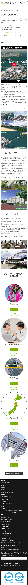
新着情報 (3, 506)
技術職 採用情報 (5, 499)
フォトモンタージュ (6, 533)
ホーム (2, 10)
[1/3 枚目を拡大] (12, 182)
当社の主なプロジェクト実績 (14, 428)
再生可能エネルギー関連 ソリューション (10, 542)
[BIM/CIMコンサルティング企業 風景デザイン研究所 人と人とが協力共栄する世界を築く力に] (13, 2)
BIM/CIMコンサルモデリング (14, 280)
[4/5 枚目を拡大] (25, 122)
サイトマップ (4, 508)
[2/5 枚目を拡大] (25, 112)
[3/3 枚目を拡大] (25, 192)
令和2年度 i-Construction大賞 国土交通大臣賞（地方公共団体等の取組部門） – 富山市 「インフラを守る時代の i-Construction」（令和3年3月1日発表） (14, 553)
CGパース (4, 531)
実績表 (2, 547)
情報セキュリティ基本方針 (7, 492)
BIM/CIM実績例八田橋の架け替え (14, 354)
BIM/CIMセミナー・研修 (14, 314)
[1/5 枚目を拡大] (12, 112)
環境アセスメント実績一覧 (11, 35)
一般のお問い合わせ (5, 482)
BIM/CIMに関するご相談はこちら (14, 473)
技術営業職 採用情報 (6, 496)
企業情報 (3, 487)
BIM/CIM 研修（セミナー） (7, 519)
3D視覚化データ (5, 528)
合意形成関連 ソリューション (8, 545)
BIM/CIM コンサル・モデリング (8, 517)
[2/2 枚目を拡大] (25, 251)
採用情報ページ (15, 565)
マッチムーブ (5, 535)
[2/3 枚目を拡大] (25, 182)
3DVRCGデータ (5, 526)
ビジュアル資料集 (9, 10)
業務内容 (3, 489)
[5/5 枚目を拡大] (25, 133)
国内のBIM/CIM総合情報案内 (14, 388)
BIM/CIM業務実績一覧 (10, 32)
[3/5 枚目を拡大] (12, 122)
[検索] (25, 558)
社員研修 (4, 501)
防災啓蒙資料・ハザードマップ (9, 540)
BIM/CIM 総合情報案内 (6, 521)
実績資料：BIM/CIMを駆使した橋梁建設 (10, 549)
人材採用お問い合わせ (7, 503)
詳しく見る (14, 309)
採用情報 (3, 494)
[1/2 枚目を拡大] (25, 241)
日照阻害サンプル (6, 538)
